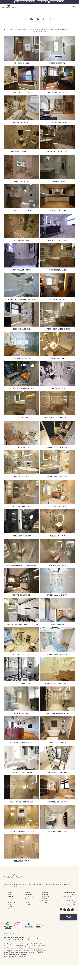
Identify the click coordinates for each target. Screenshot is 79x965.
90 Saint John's (11, 896)
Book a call (43, 2)
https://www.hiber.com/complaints (14, 956)
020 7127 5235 (70, 894)
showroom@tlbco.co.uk (68, 896)
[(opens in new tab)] (18, 928)
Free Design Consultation (25, 2)
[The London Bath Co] (8, 7)
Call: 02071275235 (57, 2)
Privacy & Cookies (69, 934)
